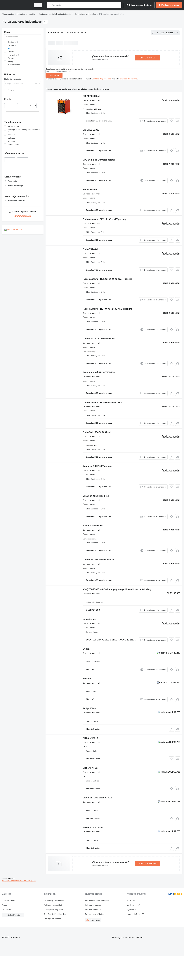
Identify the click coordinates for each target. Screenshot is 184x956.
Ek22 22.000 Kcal (91, 96)
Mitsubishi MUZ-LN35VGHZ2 (97, 798)
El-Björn (87, 679)
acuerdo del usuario (128, 79)
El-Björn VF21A (90, 738)
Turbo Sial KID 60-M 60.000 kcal (98, 338)
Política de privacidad (53, 905)
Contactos (6, 909)
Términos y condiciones (54, 900)
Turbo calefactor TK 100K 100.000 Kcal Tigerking (107, 279)
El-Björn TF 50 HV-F (93, 827)
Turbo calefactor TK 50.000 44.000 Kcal (102, 402)
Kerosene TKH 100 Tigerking (97, 466)
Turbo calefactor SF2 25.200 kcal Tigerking (104, 219)
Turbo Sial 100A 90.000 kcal (96, 432)
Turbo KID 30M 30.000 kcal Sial (98, 559)
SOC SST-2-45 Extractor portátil (99, 160)
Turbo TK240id (90, 249)
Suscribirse (54, 75)
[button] (171, 120)
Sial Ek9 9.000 (90, 189)
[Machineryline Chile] (16, 5)
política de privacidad (102, 79)
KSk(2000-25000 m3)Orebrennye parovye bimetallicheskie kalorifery (117, 589)
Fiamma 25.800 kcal (93, 526)
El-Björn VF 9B (90, 768)
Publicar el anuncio (148, 58)
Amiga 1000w (89, 708)
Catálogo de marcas (52, 919)
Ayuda (4, 905)
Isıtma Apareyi (90, 619)
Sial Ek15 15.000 (91, 130)
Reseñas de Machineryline (55, 914)
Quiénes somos (8, 900)
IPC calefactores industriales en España (19, 881)
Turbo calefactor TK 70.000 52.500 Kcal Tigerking (107, 309)
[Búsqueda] (49, 5)
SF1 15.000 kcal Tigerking (96, 496)
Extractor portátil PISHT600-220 (99, 372)
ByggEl (86, 649)
